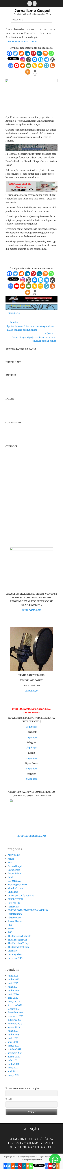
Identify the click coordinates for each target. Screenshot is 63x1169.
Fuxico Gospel (14, 313)
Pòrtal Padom (14, 917)
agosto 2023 (14, 1027)
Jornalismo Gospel (32, 10)
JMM (10, 877)
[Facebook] (9, 53)
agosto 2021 (14, 1056)
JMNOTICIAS (14, 880)
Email (9, 1099)
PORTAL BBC (14, 903)
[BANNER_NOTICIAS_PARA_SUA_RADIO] (31, 191)
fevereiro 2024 (15, 1005)
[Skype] (40, 59)
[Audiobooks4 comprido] (31, 301)
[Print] (22, 65)
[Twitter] (15, 53)
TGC (10, 932)
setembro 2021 (15, 1053)
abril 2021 (13, 1071)
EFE (10, 862)
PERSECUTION (15, 899)
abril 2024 (13, 997)
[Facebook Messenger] (34, 59)
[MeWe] (39, 53)
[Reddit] (21, 53)
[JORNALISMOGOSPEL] (31, 309)
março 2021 (13, 1075)
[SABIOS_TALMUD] (31, 150)
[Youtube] (16, 65)
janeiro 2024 (14, 1009)
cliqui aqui (31, 726)
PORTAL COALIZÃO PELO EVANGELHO (28, 910)
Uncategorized (15, 954)
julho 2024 (13, 986)
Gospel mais (14, 870)
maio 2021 (13, 1067)
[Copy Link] (34, 65)
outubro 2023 (14, 1020)
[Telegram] (46, 59)
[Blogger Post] (28, 59)
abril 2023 (13, 1042)
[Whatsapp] (51, 53)
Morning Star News (17, 884)
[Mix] (45, 53)
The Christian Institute (19, 936)
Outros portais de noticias (21, 895)
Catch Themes (36, 1160)
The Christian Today (18, 943)
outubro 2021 (14, 1049)
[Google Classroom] (40, 65)
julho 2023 (13, 1030)
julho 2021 (13, 1060)
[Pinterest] (33, 53)
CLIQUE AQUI (31, 690)
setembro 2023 (15, 1023)
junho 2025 (13, 979)
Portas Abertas (15, 921)
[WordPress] (52, 59)
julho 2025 (13, 975)
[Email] (28, 65)
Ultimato (12, 950)
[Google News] (10, 65)
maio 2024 (13, 994)
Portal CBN (13, 906)
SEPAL (11, 928)
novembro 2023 (15, 1016)
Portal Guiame (15, 914)
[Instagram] (22, 59)
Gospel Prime (14, 873)
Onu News (13, 891)
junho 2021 (13, 1064)
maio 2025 (13, 983)
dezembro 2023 (15, 1012)
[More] (27, 72)
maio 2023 (13, 1038)
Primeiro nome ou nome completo (23, 1088)
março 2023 (14, 1045)
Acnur (11, 858)
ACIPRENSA (14, 855)
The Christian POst (17, 939)
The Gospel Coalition (18, 947)
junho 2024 (13, 990)
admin (34, 41)
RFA (10, 925)
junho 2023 (13, 1034)
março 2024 (14, 1001)
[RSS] (52, 65)
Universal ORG (15, 958)
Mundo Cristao (15, 888)
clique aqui (31, 737)
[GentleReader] (46, 65)
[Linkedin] (27, 53)
